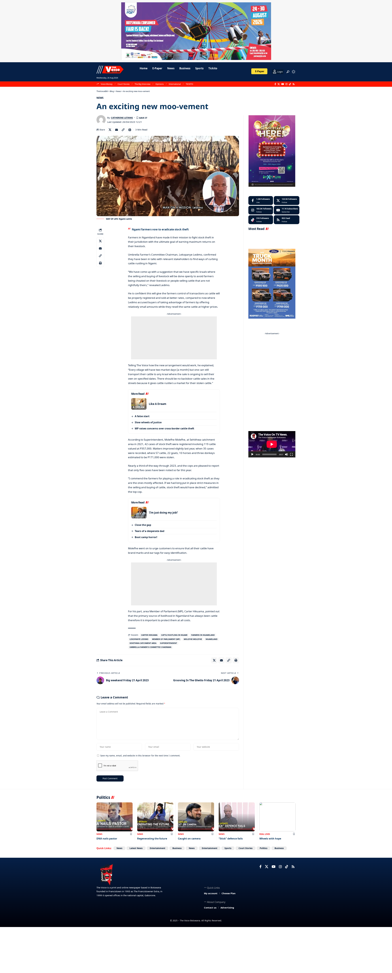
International (175, 84)
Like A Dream (157, 404)
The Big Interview (142, 84)
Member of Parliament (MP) (166, 639)
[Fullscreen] (291, 454)
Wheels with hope (270, 838)
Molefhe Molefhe (193, 639)
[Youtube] (286, 210)
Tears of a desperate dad (149, 531)
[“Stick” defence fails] (237, 816)
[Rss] (294, 84)
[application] (271, 444)
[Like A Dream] (139, 404)
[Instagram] (286, 84)
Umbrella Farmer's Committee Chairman (150, 647)
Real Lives (264, 834)
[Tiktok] (260, 219)
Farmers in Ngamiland (203, 635)
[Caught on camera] (196, 816)
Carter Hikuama (149, 635)
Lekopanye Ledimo (139, 639)
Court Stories (124, 84)
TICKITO (189, 84)
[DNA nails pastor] (114, 816)
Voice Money (107, 84)
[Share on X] (110, 130)
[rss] (286, 219)
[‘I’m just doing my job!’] (139, 512)
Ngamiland (211, 639)
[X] (279, 84)
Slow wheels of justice (148, 422)
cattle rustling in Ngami (174, 635)
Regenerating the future (152, 838)
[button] (287, 72)
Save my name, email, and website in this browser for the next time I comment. (140, 755)
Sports (227, 848)
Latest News (136, 848)
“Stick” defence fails (231, 838)
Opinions (159, 84)
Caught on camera (189, 838)
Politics (263, 848)
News (100, 97)
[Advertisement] (174, 337)
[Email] (116, 130)
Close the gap (143, 525)
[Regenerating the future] (155, 816)
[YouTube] (283, 84)
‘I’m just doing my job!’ (163, 512)
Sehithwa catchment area (143, 643)
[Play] (252, 454)
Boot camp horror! (146, 537)
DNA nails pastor (106, 838)
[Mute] (286, 454)
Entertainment (157, 848)
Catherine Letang (122, 117)
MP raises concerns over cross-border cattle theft (164, 428)
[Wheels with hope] (277, 816)
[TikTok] (290, 84)
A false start (142, 416)
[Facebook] (275, 84)
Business (177, 848)
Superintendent (168, 643)
